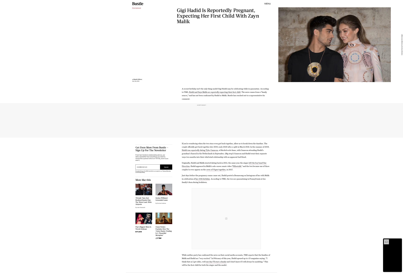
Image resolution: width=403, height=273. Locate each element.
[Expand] (385, 240)
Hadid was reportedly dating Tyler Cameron (200, 150)
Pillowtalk (237, 166)
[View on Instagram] (226, 218)
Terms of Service (166, 171)
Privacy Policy (141, 172)
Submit (166, 167)
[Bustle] (137, 3)
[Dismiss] (399, 240)
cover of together (216, 169)
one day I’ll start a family (216, 261)
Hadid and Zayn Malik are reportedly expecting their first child (214, 92)
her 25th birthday (203, 179)
